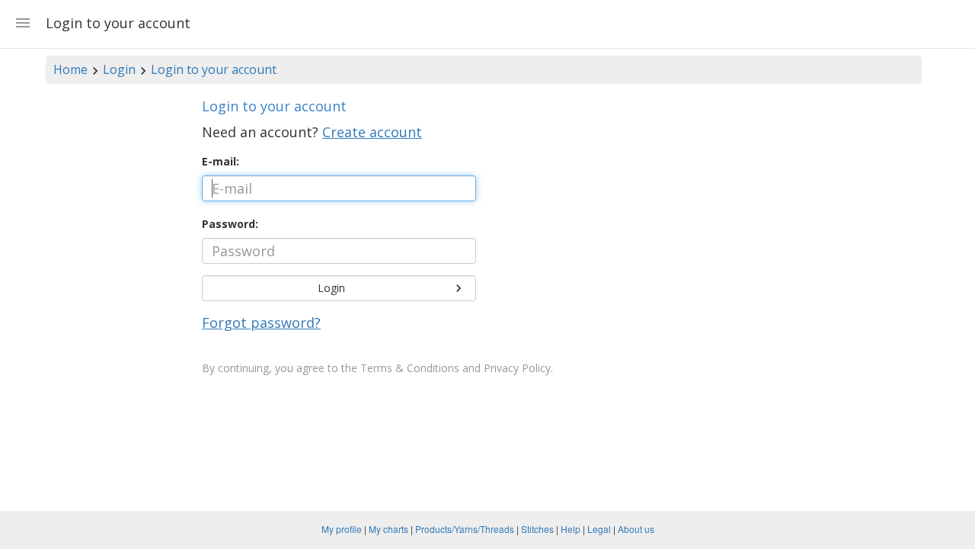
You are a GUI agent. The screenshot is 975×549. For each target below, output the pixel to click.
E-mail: (220, 161)
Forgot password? (261, 322)
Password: (230, 224)
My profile (341, 528)
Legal (599, 528)
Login (119, 69)
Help (570, 528)
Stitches (537, 528)
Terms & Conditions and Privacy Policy (455, 368)
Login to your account (214, 69)
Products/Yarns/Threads (464, 528)
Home (70, 69)
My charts (388, 528)
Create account (372, 132)
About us (636, 528)
